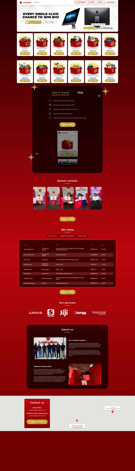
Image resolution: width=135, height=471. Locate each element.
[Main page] (25, 2)
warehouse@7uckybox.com (37, 415)
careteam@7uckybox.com (37, 410)
